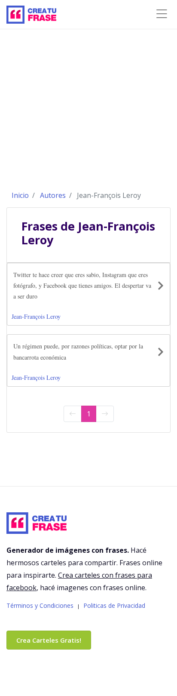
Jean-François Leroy (36, 316)
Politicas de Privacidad (114, 605)
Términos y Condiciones (39, 605)
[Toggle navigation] (161, 14)
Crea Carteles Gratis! (48, 640)
